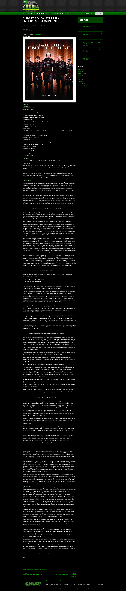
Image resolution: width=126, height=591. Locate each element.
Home (47, 580)
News (27, 13)
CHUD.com (33, 584)
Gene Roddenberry (58, 568)
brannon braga (35, 569)
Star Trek (44, 568)
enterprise (64, 568)
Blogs (57, 13)
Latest (83, 20)
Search (57, 580)
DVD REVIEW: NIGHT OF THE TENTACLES (32, 575)
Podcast (62, 13)
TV (53, 13)
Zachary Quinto (50, 568)
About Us (92, 2)
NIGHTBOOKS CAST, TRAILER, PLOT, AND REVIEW (92, 57)
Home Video (41, 13)
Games (48, 13)
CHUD (25, 1)
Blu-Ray (28, 568)
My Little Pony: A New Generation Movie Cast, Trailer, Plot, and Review (93, 42)
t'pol (46, 569)
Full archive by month (83, 85)
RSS (102, 2)
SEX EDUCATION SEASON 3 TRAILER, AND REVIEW (92, 33)
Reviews (33, 13)
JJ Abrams (32, 568)
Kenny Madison (26, 27)
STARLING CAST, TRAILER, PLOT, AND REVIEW (92, 49)
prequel (40, 568)
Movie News (32, 31)
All (23, 13)
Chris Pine (36, 568)
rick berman (28, 569)
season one (69, 568)
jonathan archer (41, 569)
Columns (69, 13)
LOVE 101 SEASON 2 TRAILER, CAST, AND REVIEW (92, 25)
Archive (98, 2)
